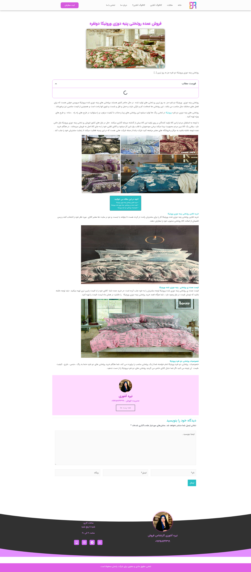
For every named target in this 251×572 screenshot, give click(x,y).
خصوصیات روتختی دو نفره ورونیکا (128, 208)
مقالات (170, 5)
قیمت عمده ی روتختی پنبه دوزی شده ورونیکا (124, 205)
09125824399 (162, 541)
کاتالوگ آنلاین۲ (138, 5)
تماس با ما (110, 5)
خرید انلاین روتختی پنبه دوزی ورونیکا (127, 202)
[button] (56, 84)
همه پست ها (125, 407)
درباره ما (123, 5)
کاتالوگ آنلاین (156, 5)
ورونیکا (169, 112)
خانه (179, 5)
